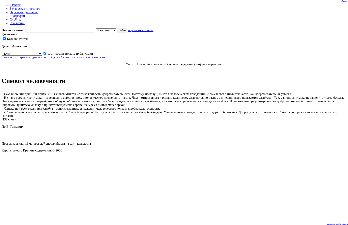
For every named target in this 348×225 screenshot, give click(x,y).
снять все (344, 224)
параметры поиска (140, 30)
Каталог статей (17, 38)
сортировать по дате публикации (70, 53)
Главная (7, 57)
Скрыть (344, 1)
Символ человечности (89, 57)
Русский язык (60, 57)
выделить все (333, 224)
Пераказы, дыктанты (31, 57)
